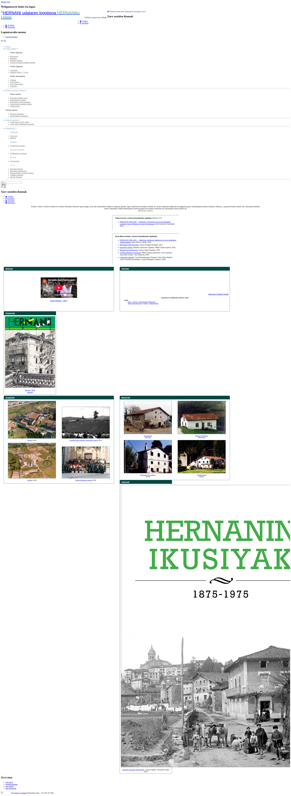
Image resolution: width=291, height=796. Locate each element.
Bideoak (9, 269)
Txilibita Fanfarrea (16, 175)
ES (5, 41)
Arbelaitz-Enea (201, 475)
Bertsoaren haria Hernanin (129, 245)
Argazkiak (14, 70)
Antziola (29, 480)
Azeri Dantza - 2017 (58, 301)
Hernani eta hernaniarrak (129, 250)
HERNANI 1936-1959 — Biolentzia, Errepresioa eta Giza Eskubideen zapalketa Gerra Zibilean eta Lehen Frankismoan (145, 223)
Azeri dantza (14, 82)
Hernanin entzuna (16, 169)
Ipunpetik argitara (126, 247)
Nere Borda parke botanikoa (20, 102)
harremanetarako (11, 37)
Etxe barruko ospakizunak (147, 302)
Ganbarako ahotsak (127, 257)
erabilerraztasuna (11, 784)
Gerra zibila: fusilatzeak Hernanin (22, 124)
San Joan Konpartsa (17, 150)
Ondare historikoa (11, 120)
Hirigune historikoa (17, 114)
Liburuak (13, 142)
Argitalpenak (10, 128)
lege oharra (9, 786)
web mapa (9, 782)
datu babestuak (10, 788)
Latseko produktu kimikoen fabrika (22, 63)
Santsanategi (148, 436)
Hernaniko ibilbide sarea (19, 98)
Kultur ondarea (10, 49)
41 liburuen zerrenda (17, 146)
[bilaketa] (30, 392)
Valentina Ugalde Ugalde (218, 294)
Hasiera (8, 47)
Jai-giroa (135, 302)
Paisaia (29, 440)
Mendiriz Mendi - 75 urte (19, 72)
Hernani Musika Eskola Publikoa (22, 173)
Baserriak (13, 58)
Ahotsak (13, 80)
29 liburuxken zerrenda (18, 153)
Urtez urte (13, 136)
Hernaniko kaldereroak (18, 171)
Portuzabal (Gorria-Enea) (148, 475)
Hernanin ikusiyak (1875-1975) (133, 770)
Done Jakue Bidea (16, 84)
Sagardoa (13, 86)
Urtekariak (14, 132)
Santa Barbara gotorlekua (19, 116)
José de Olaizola (16, 177)
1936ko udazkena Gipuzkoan (130, 253)
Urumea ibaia (15, 106)
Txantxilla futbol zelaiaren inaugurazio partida (83, 440)
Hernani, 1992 (30, 390)
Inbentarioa (14, 56)
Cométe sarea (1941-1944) (19, 122)
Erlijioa (146, 303)
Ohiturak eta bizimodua (135, 303)
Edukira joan (5, 2)
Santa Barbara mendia (18, 100)
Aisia (129, 302)
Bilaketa (13, 138)
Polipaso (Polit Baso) (201, 436)
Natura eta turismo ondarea (15, 90)
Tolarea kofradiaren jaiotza (83, 480)
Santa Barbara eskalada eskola (21, 104)
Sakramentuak (153, 303)
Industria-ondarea (16, 60)
